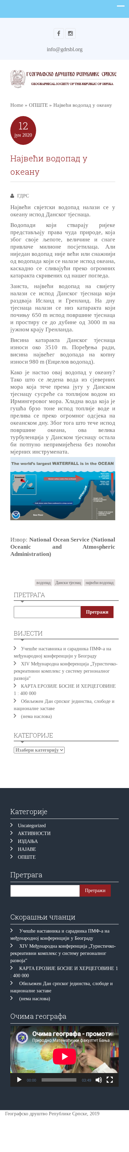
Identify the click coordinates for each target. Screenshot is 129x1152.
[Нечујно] (98, 1079)
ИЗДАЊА (28, 841)
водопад (43, 582)
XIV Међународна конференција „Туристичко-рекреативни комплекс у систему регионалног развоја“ (66, 671)
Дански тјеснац (68, 582)
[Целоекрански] (109, 1079)
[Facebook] (59, 33)
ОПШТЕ (38, 105)
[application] (64, 1056)
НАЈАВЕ (27, 849)
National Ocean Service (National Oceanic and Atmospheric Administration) (62, 546)
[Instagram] (70, 33)
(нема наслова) (36, 716)
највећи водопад (100, 582)
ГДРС (23, 195)
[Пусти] (19, 1079)
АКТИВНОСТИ (34, 833)
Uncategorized (32, 825)
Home (16, 105)
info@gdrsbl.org (65, 49)
